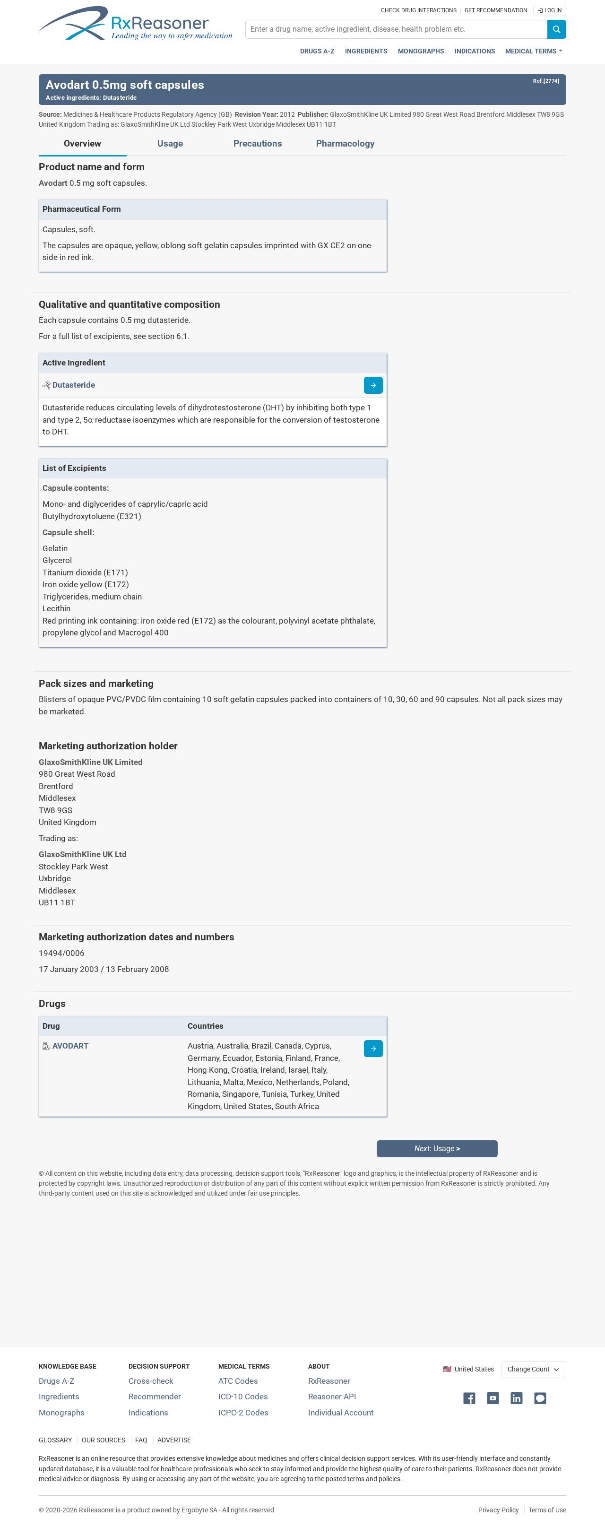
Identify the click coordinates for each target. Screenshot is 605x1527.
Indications (475, 51)
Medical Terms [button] (531, 51)
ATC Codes (238, 1381)
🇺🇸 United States (468, 1369)
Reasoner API (332, 1396)
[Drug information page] (373, 1048)
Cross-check (151, 1381)
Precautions (257, 144)
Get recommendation (496, 10)
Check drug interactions (419, 10)
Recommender (155, 1396)
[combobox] (396, 29)
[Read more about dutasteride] (373, 385)
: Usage (437, 1148)
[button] (471, 1397)
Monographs (421, 51)
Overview (82, 144)
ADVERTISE (174, 1440)
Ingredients (366, 51)
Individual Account (341, 1412)
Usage (170, 144)
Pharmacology (345, 144)
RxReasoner (329, 1381)
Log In (552, 10)
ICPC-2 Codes (243, 1412)
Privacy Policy (498, 1510)
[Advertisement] (302, 1272)
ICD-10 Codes (243, 1396)
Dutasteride (120, 97)
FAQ (141, 1440)
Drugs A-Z (317, 51)
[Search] (556, 29)
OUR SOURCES (103, 1440)
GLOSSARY (55, 1440)
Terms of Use (547, 1510)
